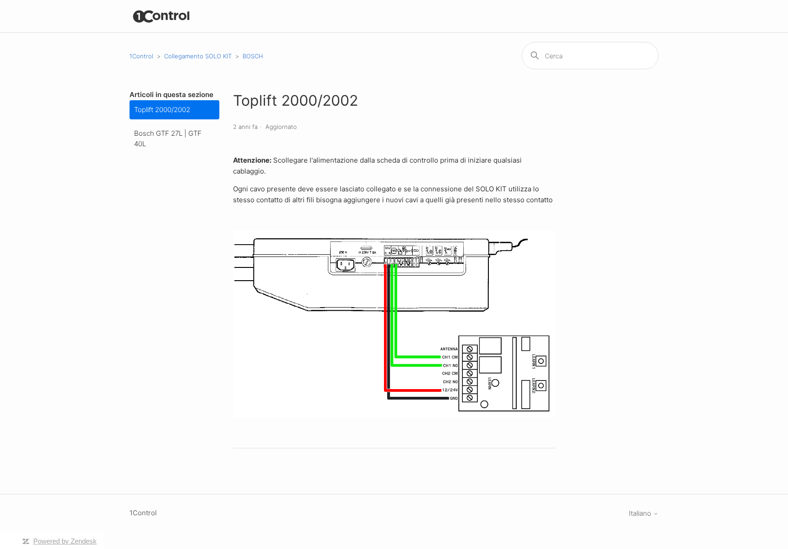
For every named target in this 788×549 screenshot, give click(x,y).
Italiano (641, 513)
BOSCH (253, 56)
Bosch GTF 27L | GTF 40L (168, 138)
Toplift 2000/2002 (162, 109)
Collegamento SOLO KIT (198, 56)
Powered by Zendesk (65, 541)
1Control (141, 56)
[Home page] (162, 16)
